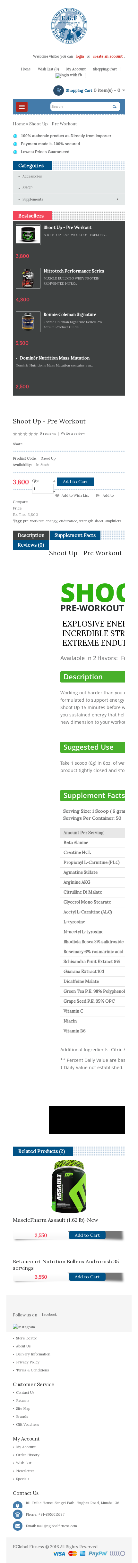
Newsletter (25, 1471)
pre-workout (33, 521)
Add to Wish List (75, 495)
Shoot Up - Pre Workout (53, 124)
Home (25, 69)
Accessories (32, 176)
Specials (22, 1479)
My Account (76, 69)
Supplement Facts (75, 535)
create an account (108, 56)
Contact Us (25, 1392)
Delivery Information (33, 1354)
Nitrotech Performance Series (74, 271)
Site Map (23, 1408)
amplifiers (113, 521)
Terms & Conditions (32, 1370)
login (80, 56)
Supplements (32, 199)
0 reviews (48, 433)
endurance (68, 521)
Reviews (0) (31, 545)
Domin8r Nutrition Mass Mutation (55, 358)
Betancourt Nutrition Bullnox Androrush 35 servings (66, 1263)
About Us (23, 1346)
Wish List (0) (48, 69)
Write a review (73, 433)
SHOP (27, 188)
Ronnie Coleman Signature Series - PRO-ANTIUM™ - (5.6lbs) (70, 315)
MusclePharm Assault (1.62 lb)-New (55, 1220)
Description (31, 535)
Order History (27, 1455)
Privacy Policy (27, 1362)
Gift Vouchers (27, 1424)
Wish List (23, 1463)
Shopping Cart (105, 69)
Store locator (26, 1338)
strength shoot (91, 521)
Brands (22, 1416)
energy (51, 521)
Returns (22, 1400)
